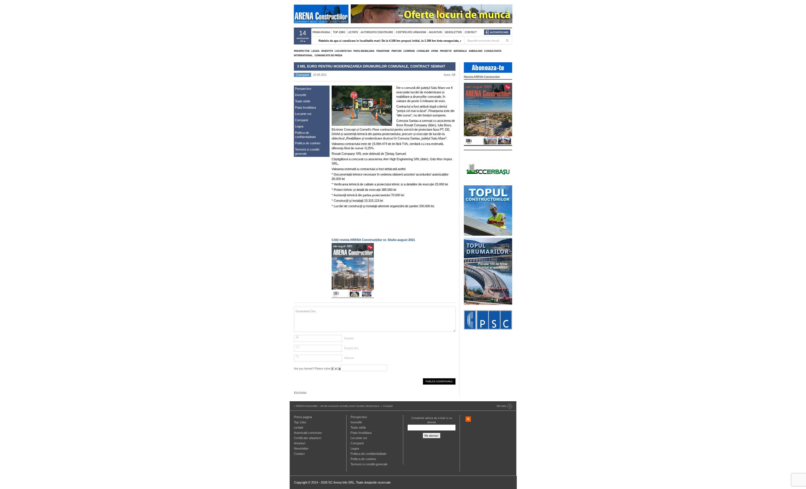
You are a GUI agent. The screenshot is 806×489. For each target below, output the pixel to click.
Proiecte (446, 51)
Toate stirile (302, 101)
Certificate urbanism (411, 32)
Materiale (460, 51)
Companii (409, 51)
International (303, 55)
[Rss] (468, 419)
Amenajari (475, 51)
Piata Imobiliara (363, 51)
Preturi (396, 51)
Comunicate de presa (328, 55)
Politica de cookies (308, 143)
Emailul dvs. (351, 348)
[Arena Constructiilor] (321, 13)
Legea (315, 51)
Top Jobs (339, 32)
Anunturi (435, 32)
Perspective (302, 51)
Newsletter (453, 32)
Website (349, 358)
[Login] (497, 32)
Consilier (423, 51)
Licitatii (353, 32)
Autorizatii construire (377, 32)
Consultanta (492, 51)
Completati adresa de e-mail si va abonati (431, 420)
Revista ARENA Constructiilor (482, 76)
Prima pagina (321, 32)
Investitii (327, 51)
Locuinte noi (343, 51)
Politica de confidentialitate (305, 135)
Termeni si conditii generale (307, 151)
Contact (471, 32)
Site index (501, 406)
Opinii (434, 51)
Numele (348, 338)
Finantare (383, 51)
